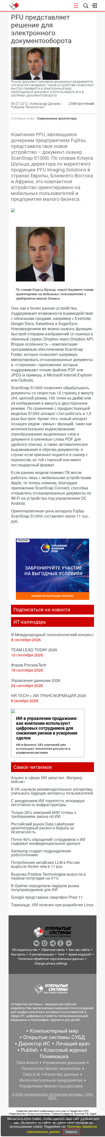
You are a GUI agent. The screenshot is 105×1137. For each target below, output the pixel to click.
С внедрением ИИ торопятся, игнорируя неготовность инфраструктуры (47, 802)
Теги (61, 954)
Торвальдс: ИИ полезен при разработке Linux (52, 904)
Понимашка (54, 1056)
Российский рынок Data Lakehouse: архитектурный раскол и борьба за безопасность (43, 828)
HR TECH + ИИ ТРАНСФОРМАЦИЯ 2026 (48, 695)
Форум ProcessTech (28, 665)
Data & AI (31, 1074)
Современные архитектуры (57, 118)
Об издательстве (24, 950)
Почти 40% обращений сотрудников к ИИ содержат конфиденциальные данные (48, 841)
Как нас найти (79, 950)
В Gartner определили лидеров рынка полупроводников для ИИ (45, 887)
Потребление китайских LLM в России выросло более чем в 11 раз (45, 864)
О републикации (41, 954)
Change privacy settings (50, 963)
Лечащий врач (73, 1044)
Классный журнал (65, 1050)
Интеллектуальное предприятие (51, 1080)
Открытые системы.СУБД (54, 1037)
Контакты (18, 954)
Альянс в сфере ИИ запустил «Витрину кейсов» (46, 779)
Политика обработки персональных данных (51, 959)
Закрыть (71, 1132)
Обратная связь (53, 950)
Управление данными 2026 (35, 680)
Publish (29, 1050)
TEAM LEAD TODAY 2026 (34, 650)
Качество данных (62, 1074)
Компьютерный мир (54, 1031)
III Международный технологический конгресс (52, 634)
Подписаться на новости (41, 610)
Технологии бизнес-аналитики (51, 1068)
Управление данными (63, 1062)
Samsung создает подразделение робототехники (41, 853)
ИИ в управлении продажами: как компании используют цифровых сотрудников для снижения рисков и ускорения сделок (46, 728)
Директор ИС (34, 1044)
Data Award (27, 1062)
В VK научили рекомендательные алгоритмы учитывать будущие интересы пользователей (52, 791)
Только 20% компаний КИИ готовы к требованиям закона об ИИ (43, 814)
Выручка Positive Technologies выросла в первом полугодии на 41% (48, 876)
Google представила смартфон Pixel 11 (47, 897)
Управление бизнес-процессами (51, 1086)
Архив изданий (79, 954)
